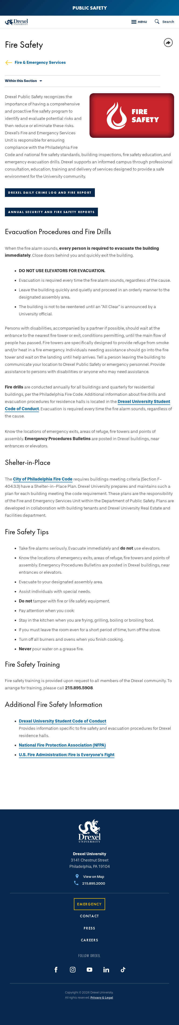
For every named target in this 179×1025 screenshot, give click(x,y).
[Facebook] (56, 969)
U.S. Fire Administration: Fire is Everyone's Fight (66, 754)
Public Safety (89, 8)
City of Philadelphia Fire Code (42, 479)
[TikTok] (123, 969)
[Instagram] (73, 969)
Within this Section (21, 81)
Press (89, 928)
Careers (89, 940)
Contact (89, 916)
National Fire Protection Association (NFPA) (62, 745)
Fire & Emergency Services (40, 62)
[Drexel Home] (16, 22)
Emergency (89, 904)
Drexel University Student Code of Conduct (62, 721)
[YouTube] (89, 969)
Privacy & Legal (101, 997)
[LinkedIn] (106, 969)
